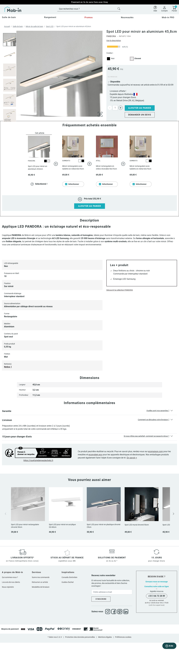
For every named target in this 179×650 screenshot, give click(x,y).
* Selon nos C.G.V (55, 637)
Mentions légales (105, 637)
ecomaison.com (155, 451)
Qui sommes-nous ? (10, 577)
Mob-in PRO (168, 17)
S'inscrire (101, 599)
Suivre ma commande (40, 577)
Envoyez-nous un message (157, 582)
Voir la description (113, 40)
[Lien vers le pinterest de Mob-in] (120, 611)
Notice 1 (8, 367)
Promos (89, 17)
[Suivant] (173, 513)
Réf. (120, 36)
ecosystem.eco (95, 454)
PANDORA (111, 36)
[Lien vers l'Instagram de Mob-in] (108, 611)
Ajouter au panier (139, 108)
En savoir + (132, 457)
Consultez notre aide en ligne (156, 586)
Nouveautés (127, 17)
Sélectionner (73, 184)
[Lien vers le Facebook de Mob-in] (114, 611)
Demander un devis (139, 114)
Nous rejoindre (8, 587)
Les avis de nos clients (11, 582)
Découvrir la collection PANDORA (119, 290)
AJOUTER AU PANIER (89, 206)
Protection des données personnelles (80, 637)
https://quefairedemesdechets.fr (38, 460)
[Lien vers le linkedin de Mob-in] (125, 611)
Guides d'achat (68, 582)
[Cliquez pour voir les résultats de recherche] (119, 8)
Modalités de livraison (40, 587)
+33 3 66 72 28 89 (156, 596)
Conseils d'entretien (69, 577)
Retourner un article (40, 582)
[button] (89, 411)
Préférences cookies (123, 637)
